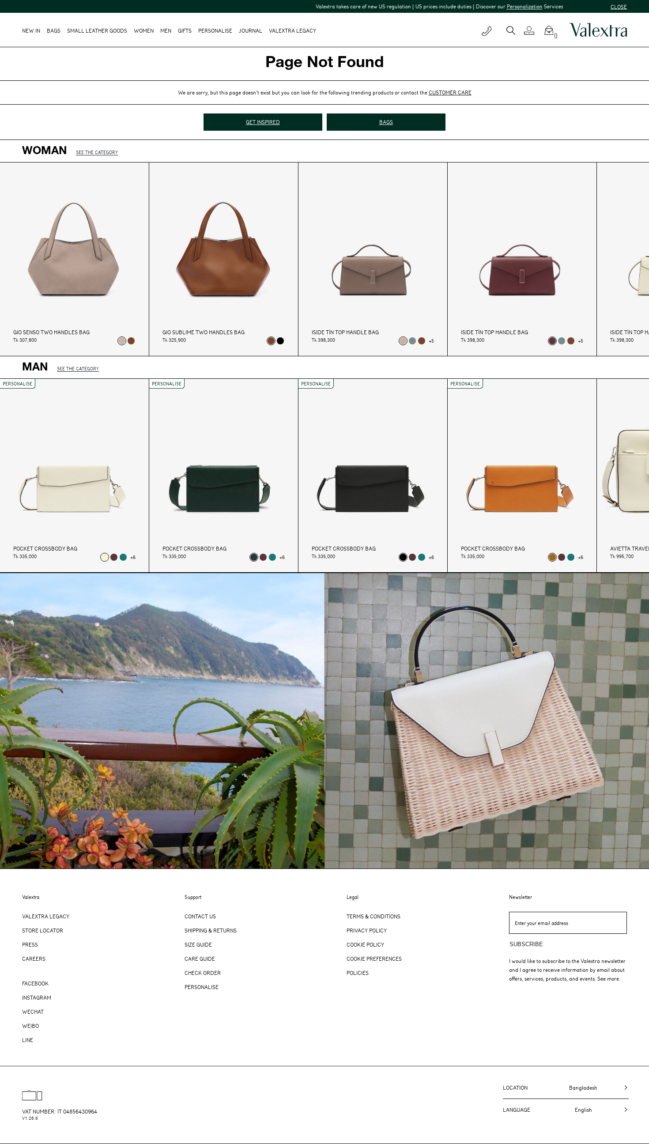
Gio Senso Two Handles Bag (51, 332)
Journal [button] (250, 30)
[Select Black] (280, 340)
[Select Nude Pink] (121, 340)
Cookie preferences (374, 959)
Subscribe (526, 944)
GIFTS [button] (185, 30)
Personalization (476, 6)
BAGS (386, 122)
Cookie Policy (365, 944)
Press (30, 944)
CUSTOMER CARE (450, 92)
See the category (97, 152)
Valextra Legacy (45, 916)
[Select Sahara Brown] (403, 340)
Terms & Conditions (373, 916)
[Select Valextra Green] (253, 557)
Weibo (30, 1026)
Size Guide (198, 944)
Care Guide (200, 959)
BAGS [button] (53, 30)
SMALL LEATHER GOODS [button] (97, 30)
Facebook (35, 983)
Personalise (215, 30)
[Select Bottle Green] (123, 557)
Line (27, 1040)
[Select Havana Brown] (552, 557)
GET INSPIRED (263, 122)
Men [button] (165, 30)
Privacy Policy (367, 930)
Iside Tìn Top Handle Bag (345, 332)
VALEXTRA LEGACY (292, 30)
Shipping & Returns (211, 930)
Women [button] (144, 30)
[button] (532, 30)
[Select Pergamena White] (104, 557)
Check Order (203, 973)
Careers (33, 959)
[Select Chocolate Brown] (131, 340)
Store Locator (42, 930)
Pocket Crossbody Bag (45, 548)
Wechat (33, 1012)
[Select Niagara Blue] (412, 340)
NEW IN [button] (31, 30)
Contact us (200, 916)
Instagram (36, 997)
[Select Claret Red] (552, 340)
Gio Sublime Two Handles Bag (203, 332)
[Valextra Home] (598, 30)
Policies (358, 973)
